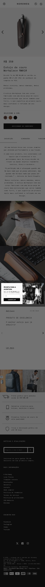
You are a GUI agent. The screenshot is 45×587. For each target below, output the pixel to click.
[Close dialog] (42, 284)
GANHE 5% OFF (12, 299)
